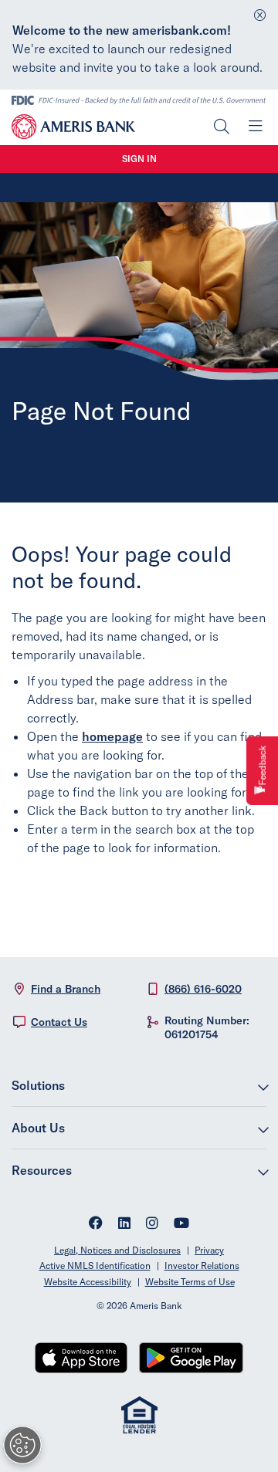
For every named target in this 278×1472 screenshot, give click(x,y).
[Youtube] (181, 1224)
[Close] (260, 11)
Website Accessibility (87, 1282)
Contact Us (59, 1022)
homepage (112, 736)
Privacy (209, 1250)
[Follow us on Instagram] (152, 1224)
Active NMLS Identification (95, 1265)
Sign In (139, 158)
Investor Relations (201, 1265)
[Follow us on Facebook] (96, 1224)
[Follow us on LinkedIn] (124, 1224)
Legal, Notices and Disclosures (117, 1250)
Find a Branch (65, 989)
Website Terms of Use (190, 1282)
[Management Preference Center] (22, 1445)
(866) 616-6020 (203, 989)
